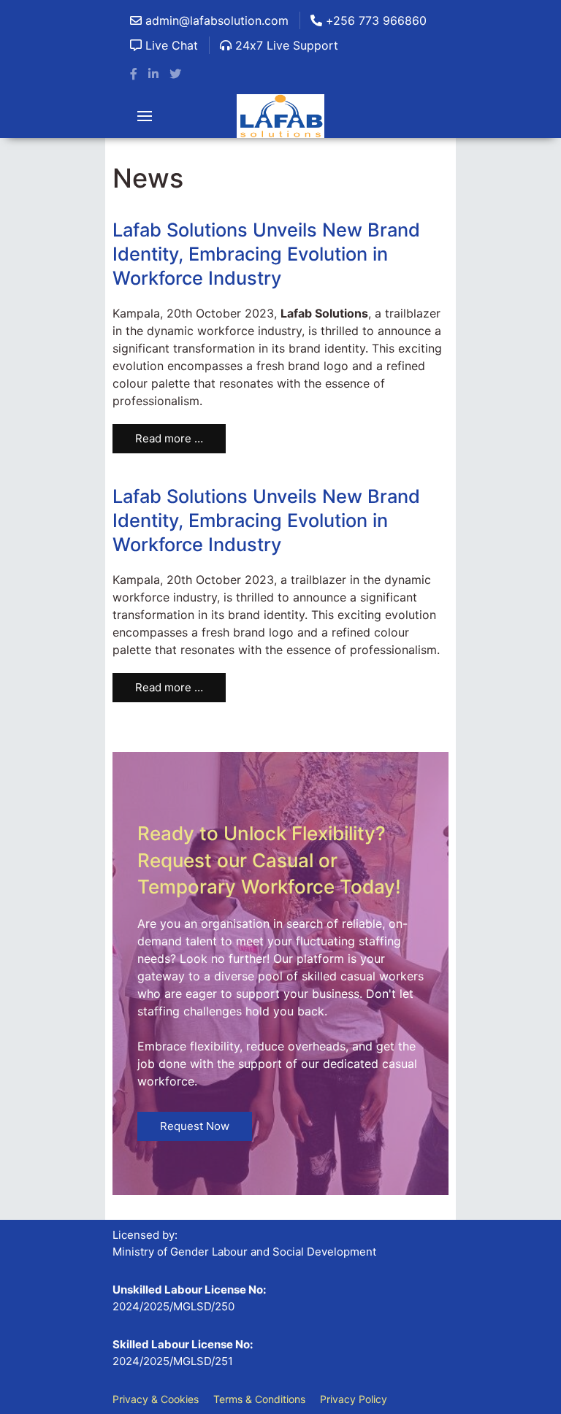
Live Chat (170, 45)
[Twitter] (175, 73)
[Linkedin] (153, 73)
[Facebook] (133, 73)
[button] (144, 116)
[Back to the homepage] (280, 116)
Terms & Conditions (259, 1399)
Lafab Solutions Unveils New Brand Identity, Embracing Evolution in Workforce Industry (266, 253)
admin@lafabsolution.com (215, 20)
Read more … (169, 438)
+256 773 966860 (374, 20)
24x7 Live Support (285, 45)
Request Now (194, 1126)
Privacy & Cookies (155, 1399)
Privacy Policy (353, 1399)
